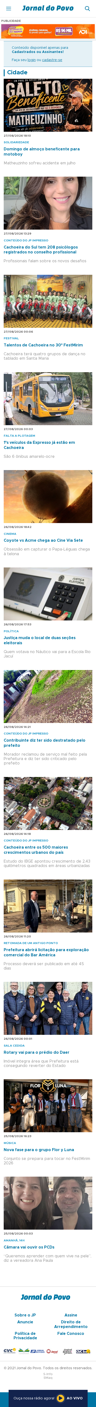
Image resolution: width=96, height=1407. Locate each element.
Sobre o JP (25, 1315)
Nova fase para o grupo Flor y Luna (39, 1150)
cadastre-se (52, 60)
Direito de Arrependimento (71, 1324)
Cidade (17, 73)
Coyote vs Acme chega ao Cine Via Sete (43, 540)
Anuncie (25, 1322)
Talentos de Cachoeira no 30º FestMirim (43, 345)
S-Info (48, 1374)
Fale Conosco (70, 1334)
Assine (70, 1315)
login (32, 60)
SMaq (48, 1378)
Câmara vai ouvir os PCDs (29, 1247)
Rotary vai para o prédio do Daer (36, 1052)
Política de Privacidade (25, 1336)
